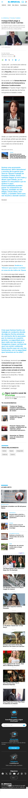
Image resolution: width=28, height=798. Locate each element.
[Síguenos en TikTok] (18, 774)
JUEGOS (4, 5)
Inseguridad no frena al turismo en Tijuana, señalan (17, 417)
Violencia (4, 454)
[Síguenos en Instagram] (10, 774)
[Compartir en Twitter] (9, 59)
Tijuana (12, 18)
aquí (15, 398)
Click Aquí (14, 748)
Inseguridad (20, 451)
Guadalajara (23, 5)
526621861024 (14, 741)
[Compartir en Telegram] (12, 59)
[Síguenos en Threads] (22, 774)
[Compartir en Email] (16, 59)
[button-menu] (2, 2)
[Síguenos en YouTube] (14, 773)
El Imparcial (5, 18)
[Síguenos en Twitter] (6, 774)
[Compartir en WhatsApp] (2, 59)
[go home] (14, 784)
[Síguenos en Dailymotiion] (25, 773)
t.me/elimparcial (14, 763)
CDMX (9, 5)
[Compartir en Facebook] (6, 59)
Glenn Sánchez (6, 53)
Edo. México (15, 5)
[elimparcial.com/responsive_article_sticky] (27, 788)
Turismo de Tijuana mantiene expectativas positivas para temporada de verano (18, 408)
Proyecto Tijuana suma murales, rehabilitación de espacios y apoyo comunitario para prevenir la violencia (18, 428)
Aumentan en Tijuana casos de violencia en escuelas (17, 437)
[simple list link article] (14, 497)
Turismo (13, 454)
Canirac (18, 18)
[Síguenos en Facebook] (3, 774)
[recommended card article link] (4, 155)
